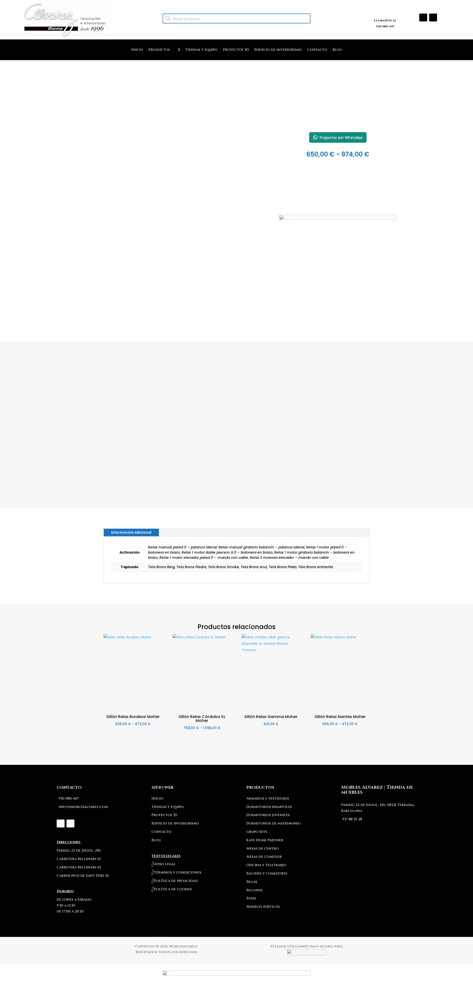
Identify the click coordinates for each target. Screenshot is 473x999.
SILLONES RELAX (337, 120)
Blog (337, 50)
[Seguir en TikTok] (433, 17)
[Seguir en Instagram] (423, 17)
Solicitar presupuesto (338, 250)
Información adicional (131, 532)
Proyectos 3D (236, 50)
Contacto (317, 50)
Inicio (137, 50)
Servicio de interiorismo (278, 50)
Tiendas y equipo (201, 50)
